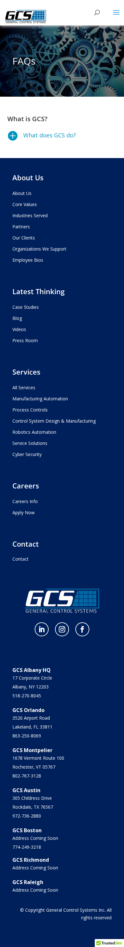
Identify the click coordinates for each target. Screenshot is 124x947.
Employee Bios (27, 260)
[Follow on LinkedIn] (42, 629)
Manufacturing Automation (40, 399)
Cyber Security (27, 454)
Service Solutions (29, 443)
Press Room (25, 340)
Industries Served (30, 215)
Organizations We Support (39, 249)
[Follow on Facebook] (82, 629)
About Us (21, 193)
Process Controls (30, 410)
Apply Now (23, 512)
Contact (20, 559)
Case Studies (25, 307)
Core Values (24, 204)
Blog (17, 318)
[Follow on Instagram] (62, 629)
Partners (21, 227)
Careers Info (25, 501)
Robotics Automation (34, 432)
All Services (23, 387)
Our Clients (23, 238)
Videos (19, 329)
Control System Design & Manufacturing (54, 421)
